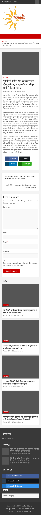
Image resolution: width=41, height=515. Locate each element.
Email (5, 242)
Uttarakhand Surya (25, 506)
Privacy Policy (10, 509)
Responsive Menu (37, 2)
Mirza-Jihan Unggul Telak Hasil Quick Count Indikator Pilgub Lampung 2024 (20, 177)
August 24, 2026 (8, 315)
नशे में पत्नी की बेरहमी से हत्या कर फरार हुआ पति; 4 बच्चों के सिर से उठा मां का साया (24, 450)
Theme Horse (29, 509)
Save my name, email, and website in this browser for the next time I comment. (20, 264)
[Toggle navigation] (4, 36)
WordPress (27, 511)
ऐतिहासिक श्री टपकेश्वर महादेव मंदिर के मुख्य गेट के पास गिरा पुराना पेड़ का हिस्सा (24, 459)
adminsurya (21, 92)
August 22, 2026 (8, 422)
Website (6, 251)
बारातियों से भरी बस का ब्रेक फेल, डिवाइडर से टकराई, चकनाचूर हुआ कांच (21, 186)
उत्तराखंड (5, 77)
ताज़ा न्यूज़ (7, 444)
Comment (7, 207)
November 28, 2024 (9, 92)
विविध (5, 281)
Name (5, 233)
